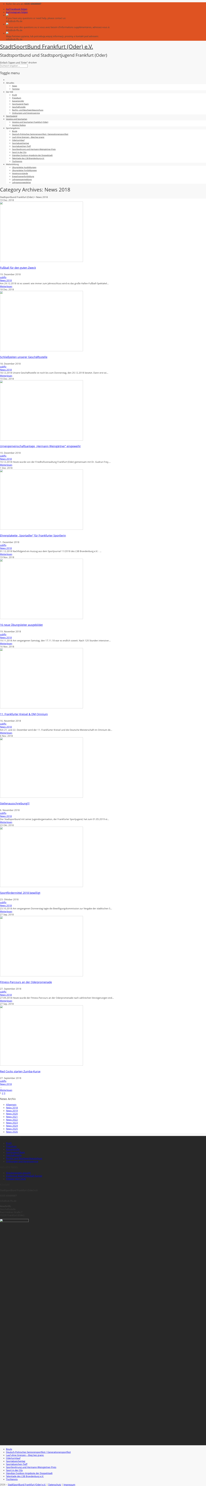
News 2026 (12, 1131)
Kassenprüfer (18, 101)
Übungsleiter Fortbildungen (24, 170)
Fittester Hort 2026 (16, 1178)
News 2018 (6, 280)
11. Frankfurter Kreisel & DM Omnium (24, 714)
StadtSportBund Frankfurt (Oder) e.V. (27, 1484)
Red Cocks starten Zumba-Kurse (20, 1071)
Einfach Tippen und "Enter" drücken (18, 62)
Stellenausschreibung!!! (15, 803)
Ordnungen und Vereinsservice (26, 113)
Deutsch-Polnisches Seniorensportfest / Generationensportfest (40, 134)
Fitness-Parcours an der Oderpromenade (26, 982)
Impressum (69, 1484)
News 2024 (12, 1125)
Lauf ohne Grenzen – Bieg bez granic (28, 137)
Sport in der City (19, 152)
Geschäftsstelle (18, 107)
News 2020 (12, 1113)
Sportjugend (11, 116)
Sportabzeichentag (20, 143)
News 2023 (12, 1122)
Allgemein (11, 1104)
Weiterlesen (6, 286)
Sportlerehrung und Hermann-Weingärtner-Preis (34, 149)
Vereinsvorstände (20, 173)
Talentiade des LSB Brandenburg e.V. (28, 158)
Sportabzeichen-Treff (21, 146)
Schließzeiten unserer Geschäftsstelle (23, 357)
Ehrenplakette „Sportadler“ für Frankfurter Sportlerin (33, 535)
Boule (14, 131)
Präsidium (16, 98)
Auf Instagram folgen (17, 12)
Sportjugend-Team (20, 104)
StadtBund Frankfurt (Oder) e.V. (46, 46)
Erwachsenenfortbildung (23, 176)
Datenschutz (54, 1484)
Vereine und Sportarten (16, 119)
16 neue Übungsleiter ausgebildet (21, 625)
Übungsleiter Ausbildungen (24, 167)
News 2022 (12, 1119)
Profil (14, 95)
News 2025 (12, 1128)
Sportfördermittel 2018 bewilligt (20, 893)
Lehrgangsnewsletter (21, 182)
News (14, 85)
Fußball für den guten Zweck (18, 267)
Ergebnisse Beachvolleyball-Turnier (24, 1175)
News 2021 (12, 1116)
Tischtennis (17, 161)
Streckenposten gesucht (18, 1172)
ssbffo (3, 277)
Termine (15, 89)
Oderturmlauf (18, 140)
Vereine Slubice (19, 125)
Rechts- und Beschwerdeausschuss (27, 110)
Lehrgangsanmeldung (22, 179)
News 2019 (12, 1110)
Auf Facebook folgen (16, 9)
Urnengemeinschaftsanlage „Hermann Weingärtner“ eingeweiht (40, 446)
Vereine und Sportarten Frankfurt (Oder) (30, 122)
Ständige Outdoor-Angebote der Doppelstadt (32, 155)
